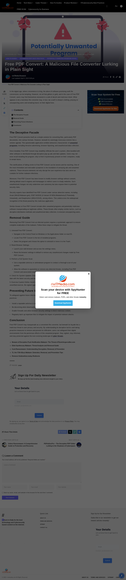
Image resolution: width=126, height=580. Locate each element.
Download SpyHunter (63, 303)
